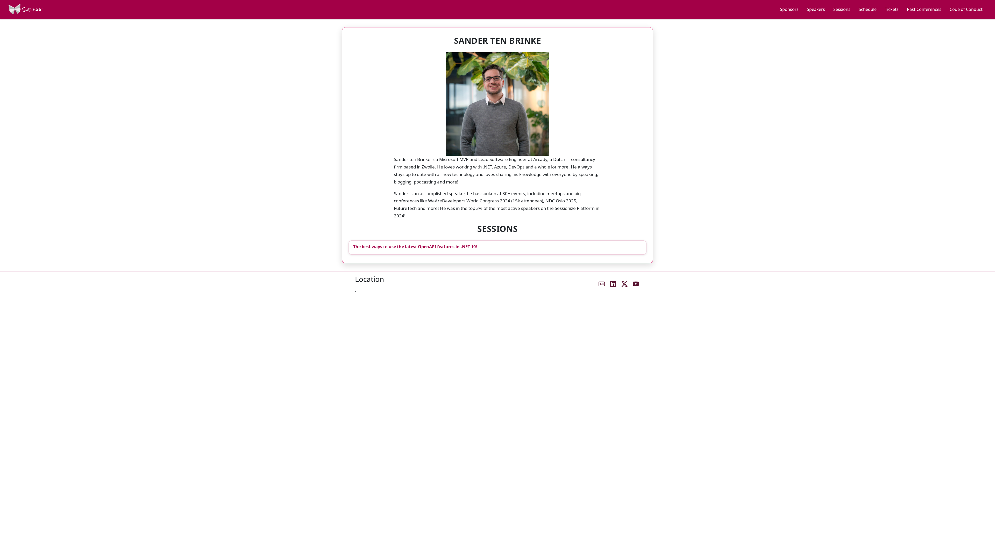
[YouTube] (636, 284)
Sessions (841, 9)
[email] (602, 284)
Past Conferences (924, 9)
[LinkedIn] (613, 284)
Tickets (892, 9)
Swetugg (31, 9)
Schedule (868, 9)
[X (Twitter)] (624, 284)
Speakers (816, 9)
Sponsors (789, 9)
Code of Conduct (966, 9)
